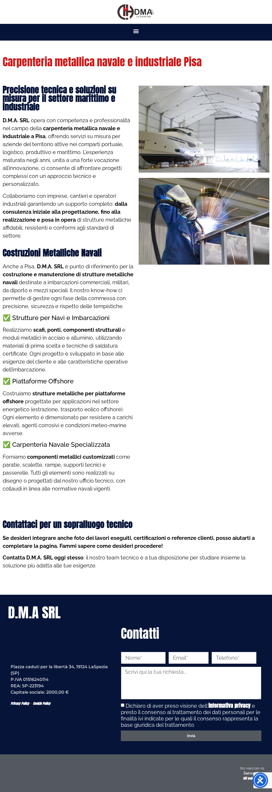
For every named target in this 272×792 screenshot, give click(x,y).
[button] (136, 31)
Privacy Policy (20, 703)
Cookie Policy (41, 703)
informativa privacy (229, 705)
